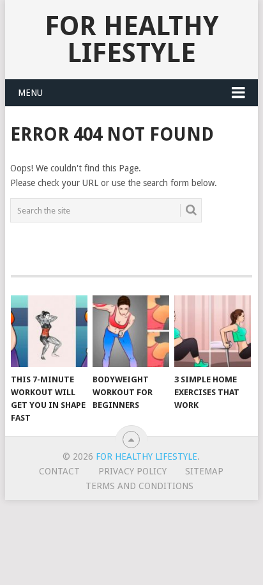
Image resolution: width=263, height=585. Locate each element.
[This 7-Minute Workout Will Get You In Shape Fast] (49, 331)
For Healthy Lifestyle (131, 39)
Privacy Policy (132, 471)
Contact (59, 471)
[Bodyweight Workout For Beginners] (131, 331)
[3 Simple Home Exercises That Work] (212, 331)
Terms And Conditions (139, 486)
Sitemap (204, 471)
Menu (30, 93)
